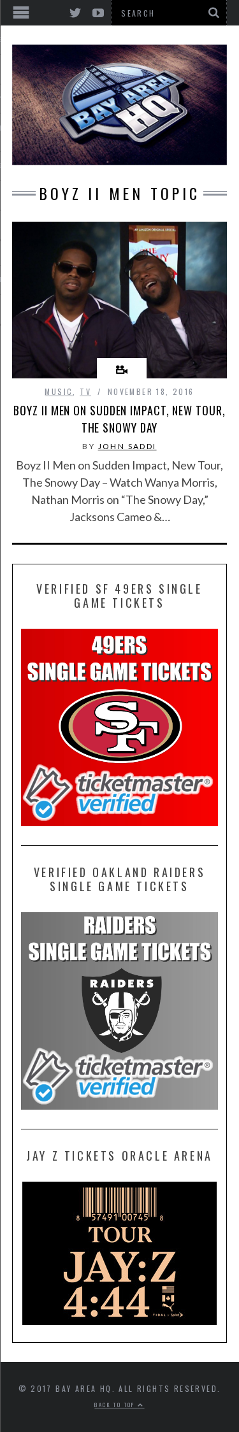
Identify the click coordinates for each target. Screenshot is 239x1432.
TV (85, 391)
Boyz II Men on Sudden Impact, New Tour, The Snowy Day (119, 419)
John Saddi (127, 446)
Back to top (116, 1404)
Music (59, 391)
